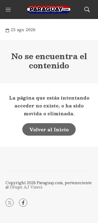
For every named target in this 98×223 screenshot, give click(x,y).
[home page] (49, 9)
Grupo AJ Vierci (26, 187)
